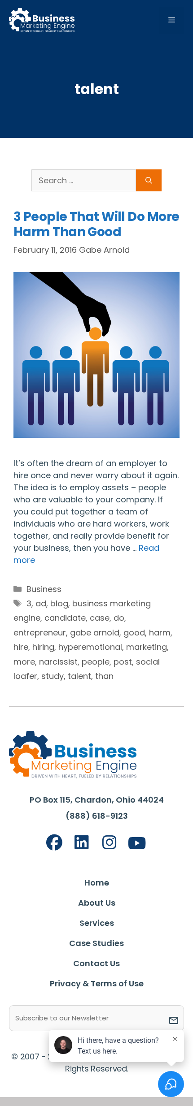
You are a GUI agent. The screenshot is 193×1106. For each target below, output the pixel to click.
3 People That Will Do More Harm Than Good (96, 224)
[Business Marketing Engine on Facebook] (54, 843)
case (100, 617)
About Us (96, 902)
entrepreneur (39, 632)
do (119, 617)
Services (96, 923)
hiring (43, 646)
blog (59, 603)
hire (20, 646)
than (104, 676)
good (134, 632)
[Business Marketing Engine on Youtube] (137, 843)
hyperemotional (90, 646)
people (96, 661)
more (24, 661)
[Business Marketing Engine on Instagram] (109, 843)
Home (96, 882)
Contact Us (96, 963)
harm (160, 632)
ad (40, 603)
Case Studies (96, 943)
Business (43, 589)
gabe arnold (94, 632)
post (123, 661)
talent (79, 676)
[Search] (149, 180)
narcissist (58, 661)
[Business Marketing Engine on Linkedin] (82, 843)
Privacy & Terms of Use (97, 983)
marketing (146, 646)
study (52, 676)
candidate (65, 617)
